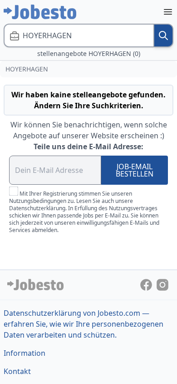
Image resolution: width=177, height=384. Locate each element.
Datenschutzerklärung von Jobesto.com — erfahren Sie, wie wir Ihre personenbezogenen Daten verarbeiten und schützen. (83, 324)
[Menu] (167, 11)
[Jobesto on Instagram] (162, 284)
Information (24, 353)
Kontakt (17, 371)
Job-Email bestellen (134, 170)
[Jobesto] (40, 12)
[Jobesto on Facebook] (147, 284)
